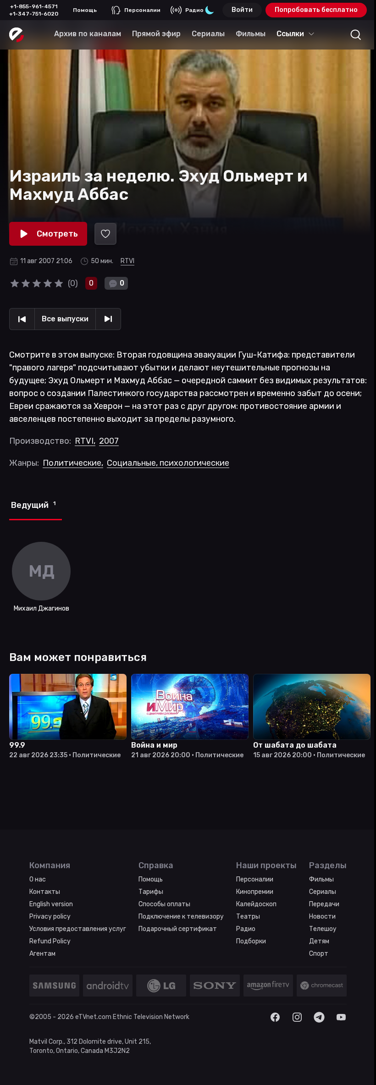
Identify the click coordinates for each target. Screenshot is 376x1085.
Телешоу (323, 929)
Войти (242, 10)
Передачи (324, 904)
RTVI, (85, 441)
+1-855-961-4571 (33, 6)
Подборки (251, 941)
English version (51, 904)
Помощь (85, 10)
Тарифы (150, 892)
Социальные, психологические (168, 463)
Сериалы (322, 892)
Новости (322, 916)
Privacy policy (50, 916)
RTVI (127, 261)
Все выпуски (65, 318)
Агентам (42, 954)
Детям (319, 941)
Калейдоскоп (256, 904)
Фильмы (321, 879)
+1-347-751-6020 (33, 14)
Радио (194, 10)
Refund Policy (50, 941)
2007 (109, 441)
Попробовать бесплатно (316, 10)
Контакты (44, 892)
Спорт (318, 954)
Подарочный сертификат (177, 929)
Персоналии (142, 10)
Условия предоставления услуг (77, 929)
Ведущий (33, 505)
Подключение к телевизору (181, 916)
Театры (248, 916)
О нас (37, 879)
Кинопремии (254, 892)
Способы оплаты (164, 904)
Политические (73, 463)
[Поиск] (356, 35)
